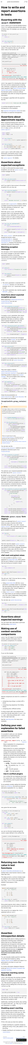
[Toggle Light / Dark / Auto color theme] (25, 2)
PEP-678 (5, 291)
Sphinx (11, 1043)
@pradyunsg (17, 1043)
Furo (22, 1043)
